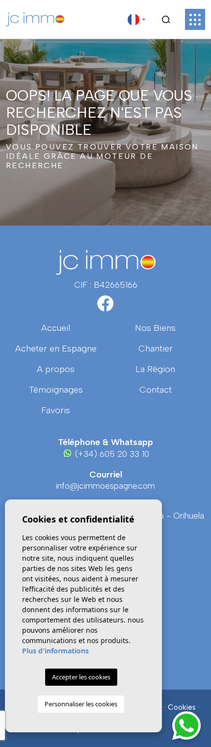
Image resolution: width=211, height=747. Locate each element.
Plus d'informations (55, 650)
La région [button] (155, 369)
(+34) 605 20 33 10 (111, 454)
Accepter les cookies (81, 676)
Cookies (182, 707)
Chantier (155, 348)
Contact (155, 389)
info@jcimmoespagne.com (105, 486)
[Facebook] (105, 306)
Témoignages (56, 389)
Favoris (55, 410)
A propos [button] (56, 369)
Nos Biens (155, 328)
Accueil (55, 328)
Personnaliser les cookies (81, 703)
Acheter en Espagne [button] (56, 348)
